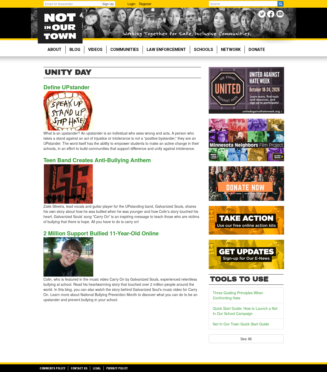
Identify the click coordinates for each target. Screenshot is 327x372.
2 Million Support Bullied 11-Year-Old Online (101, 233)
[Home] (60, 25)
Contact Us (79, 368)
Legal (97, 368)
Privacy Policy (117, 368)
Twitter (262, 14)
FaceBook (271, 14)
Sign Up (108, 4)
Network (231, 49)
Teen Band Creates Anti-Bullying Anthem (97, 160)
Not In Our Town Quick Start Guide (241, 323)
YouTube (280, 14)
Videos (95, 49)
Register (145, 3)
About (55, 49)
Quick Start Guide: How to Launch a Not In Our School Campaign (245, 311)
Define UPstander (66, 87)
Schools (203, 49)
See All (246, 338)
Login (131, 3)
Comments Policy (52, 368)
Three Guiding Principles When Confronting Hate (238, 295)
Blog (74, 49)
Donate (257, 49)
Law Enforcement (166, 49)
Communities (124, 49)
